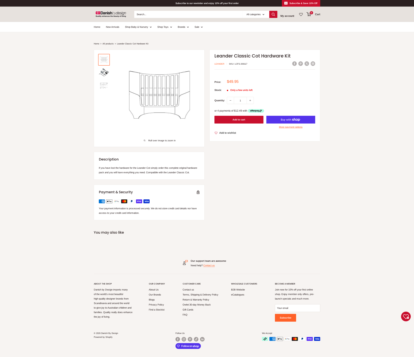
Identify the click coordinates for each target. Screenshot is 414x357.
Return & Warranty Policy (196, 299)
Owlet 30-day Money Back (197, 304)
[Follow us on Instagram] (184, 339)
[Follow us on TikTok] (196, 339)
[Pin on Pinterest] (300, 63)
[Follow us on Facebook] (177, 339)
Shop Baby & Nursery (136, 27)
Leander (219, 64)
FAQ (185, 314)
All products (108, 43)
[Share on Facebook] (294, 63)
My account (287, 16)
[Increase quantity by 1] (250, 100)
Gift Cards (188, 309)
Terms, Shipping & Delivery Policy (200, 294)
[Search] (273, 14)
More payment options (291, 127)
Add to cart (239, 119)
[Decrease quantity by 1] (230, 100)
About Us (154, 289)
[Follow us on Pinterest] (190, 339)
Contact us (209, 265)
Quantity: (219, 100)
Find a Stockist (156, 309)
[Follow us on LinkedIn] (202, 339)
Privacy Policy (156, 304)
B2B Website (238, 289)
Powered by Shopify (103, 337)
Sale (197, 27)
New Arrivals (112, 27)
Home (97, 27)
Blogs (152, 299)
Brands (181, 27)
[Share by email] (313, 63)
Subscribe (285, 317)
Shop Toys (163, 27)
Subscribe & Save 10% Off (303, 3)
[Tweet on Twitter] (307, 63)
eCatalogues (237, 294)
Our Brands (155, 294)
